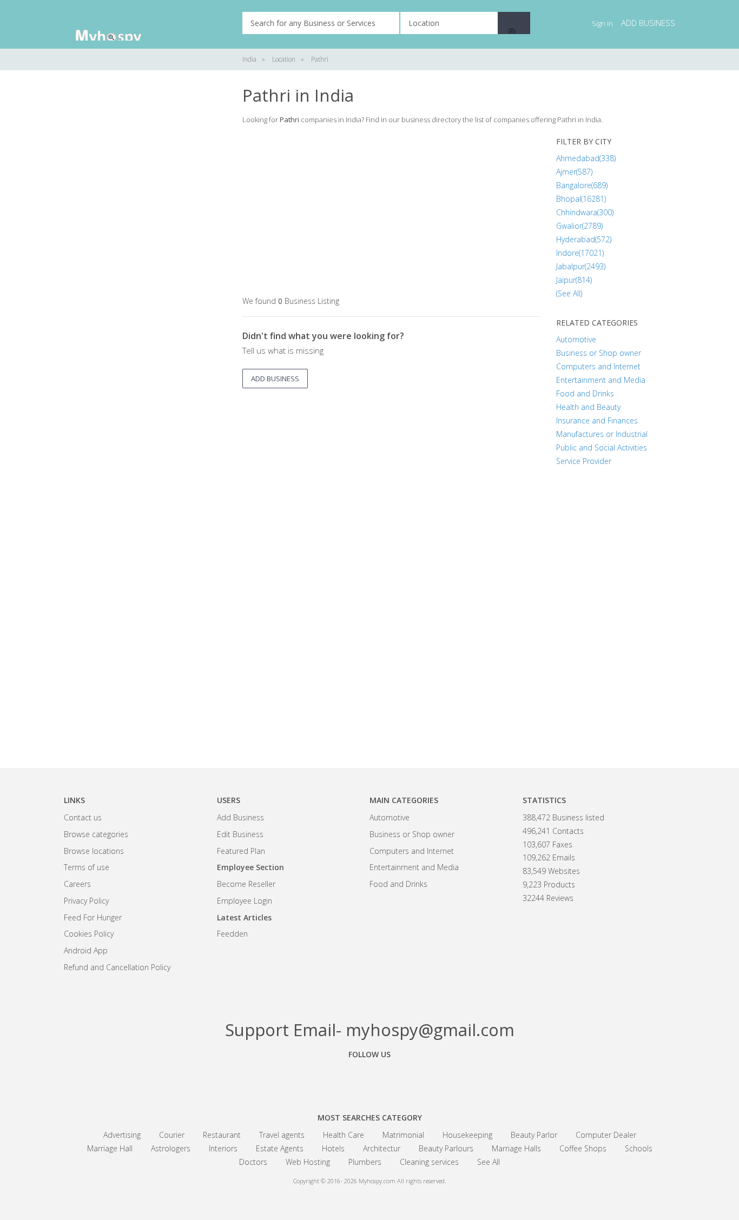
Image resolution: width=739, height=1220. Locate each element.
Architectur (381, 1148)
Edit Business (240, 834)
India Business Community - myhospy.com (118, 24)
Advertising (122, 1135)
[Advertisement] (145, 249)
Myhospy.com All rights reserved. (402, 1181)
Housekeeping (467, 1135)
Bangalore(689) (582, 185)
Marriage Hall (110, 1148)
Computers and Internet (598, 366)
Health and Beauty (588, 407)
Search (514, 23)
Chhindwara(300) (584, 212)
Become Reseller (246, 884)
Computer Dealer (606, 1135)
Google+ (369, 1078)
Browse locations (94, 851)
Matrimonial (403, 1135)
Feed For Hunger (93, 917)
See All (488, 1162)
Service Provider (583, 461)
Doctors (253, 1162)
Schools (638, 1148)
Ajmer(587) (574, 172)
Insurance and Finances (597, 420)
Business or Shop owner (598, 353)
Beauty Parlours (446, 1148)
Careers (77, 884)
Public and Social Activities (601, 447)
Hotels (333, 1148)
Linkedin (429, 1078)
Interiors (223, 1148)
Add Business (240, 817)
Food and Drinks (585, 393)
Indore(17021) (580, 253)
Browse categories (96, 834)
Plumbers (364, 1162)
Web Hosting (308, 1162)
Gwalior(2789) (579, 226)
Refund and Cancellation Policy (117, 967)
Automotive (576, 339)
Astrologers (170, 1148)
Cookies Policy (89, 934)
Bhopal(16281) (581, 199)
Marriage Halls (516, 1148)
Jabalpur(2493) (580, 266)
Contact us (83, 817)
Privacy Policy (86, 901)
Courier (171, 1135)
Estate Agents (279, 1148)
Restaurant (222, 1135)
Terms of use (86, 867)
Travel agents (282, 1135)
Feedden (232, 934)
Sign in (602, 23)
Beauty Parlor (534, 1135)
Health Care (343, 1135)
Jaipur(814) (574, 280)
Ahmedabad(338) (586, 158)
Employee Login (244, 901)
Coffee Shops (582, 1148)
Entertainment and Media (600, 380)
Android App (86, 950)
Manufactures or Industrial (602, 434)
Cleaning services (429, 1162)
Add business (648, 22)
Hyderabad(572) (583, 239)
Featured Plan (241, 851)
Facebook (310, 1078)
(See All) (569, 293)
